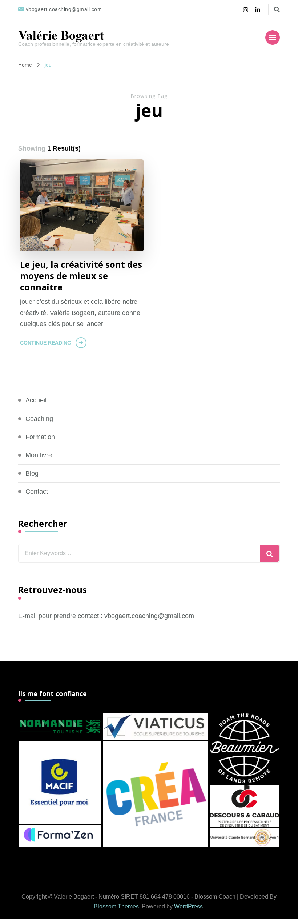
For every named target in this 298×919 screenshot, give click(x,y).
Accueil (36, 400)
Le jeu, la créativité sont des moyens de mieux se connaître (81, 276)
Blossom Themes (116, 906)
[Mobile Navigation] (272, 37)
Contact (36, 491)
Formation (40, 437)
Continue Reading (45, 343)
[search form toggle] (277, 10)
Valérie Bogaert (61, 34)
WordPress (188, 906)
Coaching (39, 418)
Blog (32, 473)
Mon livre (38, 455)
